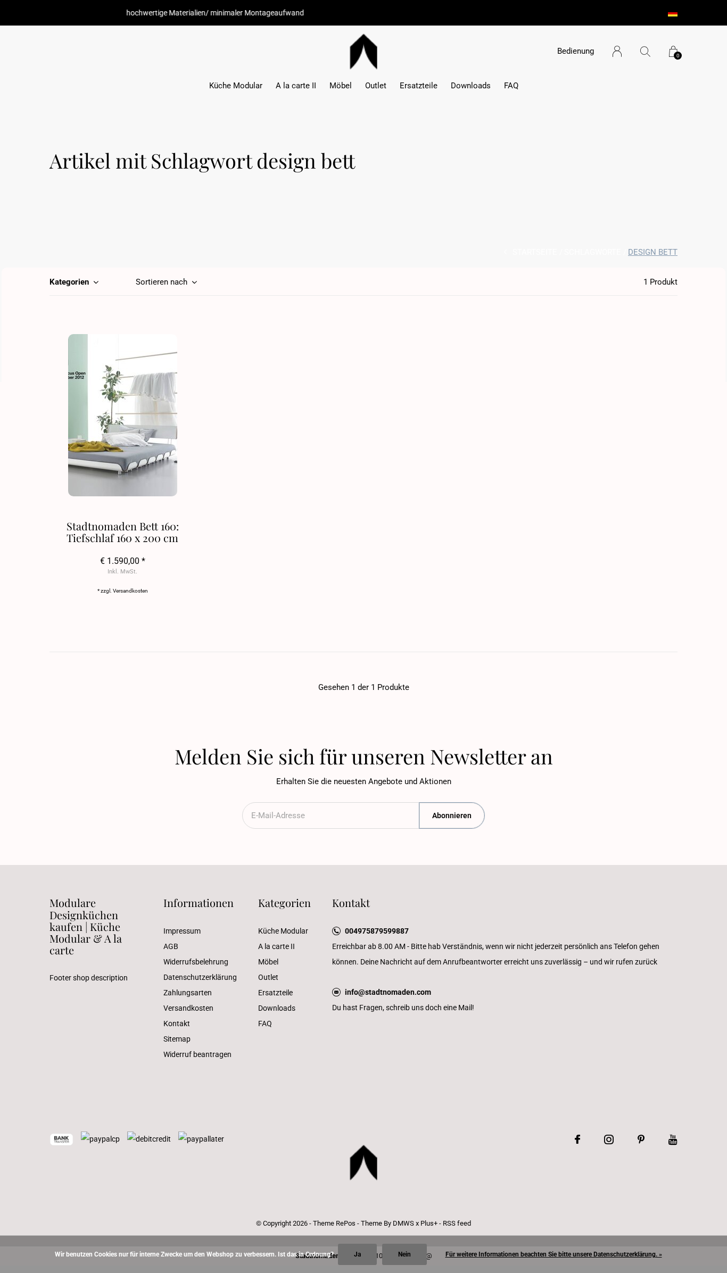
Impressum (182, 931)
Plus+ (428, 1223)
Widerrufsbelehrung (195, 962)
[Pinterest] (641, 1139)
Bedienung (575, 51)
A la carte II (296, 85)
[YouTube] (673, 1139)
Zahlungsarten (187, 992)
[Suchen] (645, 51)
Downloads (471, 85)
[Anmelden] (617, 51)
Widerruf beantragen (197, 1054)
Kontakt (176, 1023)
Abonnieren (452, 815)
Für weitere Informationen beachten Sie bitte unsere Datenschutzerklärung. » (553, 1254)
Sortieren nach (161, 282)
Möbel (340, 85)
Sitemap (177, 1039)
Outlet (375, 85)
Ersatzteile (418, 85)
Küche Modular (235, 85)
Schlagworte (592, 252)
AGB (170, 946)
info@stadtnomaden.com (388, 992)
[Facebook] (577, 1139)
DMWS (403, 1223)
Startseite (535, 252)
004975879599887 (377, 931)
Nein (404, 1254)
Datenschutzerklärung (200, 977)
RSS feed (457, 1223)
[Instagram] (609, 1139)
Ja (357, 1254)
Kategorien (69, 282)
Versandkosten (130, 591)
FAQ (511, 85)
